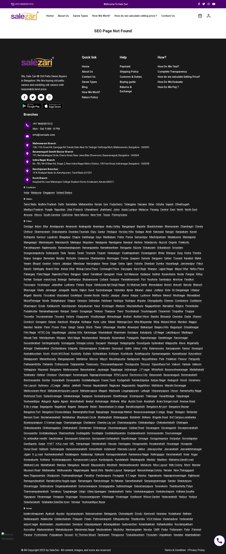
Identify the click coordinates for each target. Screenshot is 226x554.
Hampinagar (83, 443)
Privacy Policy (196, 550)
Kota (167, 290)
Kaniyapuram (173, 348)
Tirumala (90, 253)
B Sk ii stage (31, 406)
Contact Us (168, 15)
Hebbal (41, 374)
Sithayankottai (121, 519)
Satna (121, 263)
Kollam (87, 353)
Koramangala (80, 374)
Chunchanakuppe (117, 427)
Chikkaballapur (146, 422)
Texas (106, 214)
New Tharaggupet (184, 470)
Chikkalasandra (32, 427)
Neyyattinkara (149, 359)
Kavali (193, 231)
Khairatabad (105, 332)
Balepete (83, 406)
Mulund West (168, 321)
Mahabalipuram (64, 529)
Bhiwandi (165, 316)
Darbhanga (88, 237)
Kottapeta (29, 237)
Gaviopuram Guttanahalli (105, 438)
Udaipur (195, 290)
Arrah (149, 231)
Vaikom (176, 364)
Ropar (89, 284)
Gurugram (109, 274)
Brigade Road (160, 417)
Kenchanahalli (174, 454)
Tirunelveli (164, 311)
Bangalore (55, 369)
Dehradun (94, 300)
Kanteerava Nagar (139, 454)
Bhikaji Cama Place (87, 268)
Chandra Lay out (106, 422)
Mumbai (182, 321)
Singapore (49, 192)
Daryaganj (126, 268)
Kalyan (52, 321)
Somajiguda (68, 343)
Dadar (187, 316)
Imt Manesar (131, 274)
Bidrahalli (135, 417)
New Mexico (81, 214)
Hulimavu (43, 385)
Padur (164, 529)
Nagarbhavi (143, 385)
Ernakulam (104, 348)
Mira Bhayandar (143, 321)
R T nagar (131, 475)
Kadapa (139, 231)
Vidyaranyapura (160, 390)
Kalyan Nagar (158, 380)
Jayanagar (103, 369)
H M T (50, 443)
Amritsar (178, 279)
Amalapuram (57, 226)
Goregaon (41, 321)
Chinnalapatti (125, 513)
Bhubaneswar (90, 279)
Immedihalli (95, 449)
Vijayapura (29, 496)
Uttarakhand (91, 209)
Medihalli (112, 465)
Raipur (27, 258)
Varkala (186, 364)
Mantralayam (46, 242)
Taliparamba (77, 364)
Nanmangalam (134, 529)
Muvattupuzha (117, 359)
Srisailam (177, 247)
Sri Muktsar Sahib (137, 284)
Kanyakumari (85, 306)
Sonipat (37, 279)
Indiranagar (130, 369)
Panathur (89, 475)
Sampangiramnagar (155, 480)
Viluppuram (82, 316)
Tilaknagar (151, 396)
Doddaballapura (91, 380)
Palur (187, 529)
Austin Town (135, 401)
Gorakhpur (76, 295)
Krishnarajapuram (61, 459)
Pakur (199, 263)
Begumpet (176, 327)
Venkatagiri (113, 253)
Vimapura (58, 496)
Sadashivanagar (53, 396)
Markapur (75, 242)
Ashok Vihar (68, 268)
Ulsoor (174, 390)
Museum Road (32, 470)
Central (164, 209)
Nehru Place (197, 268)
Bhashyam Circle (86, 417)
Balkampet (146, 327)
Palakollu (184, 242)
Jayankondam (63, 524)
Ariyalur (141, 300)
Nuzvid (163, 242)
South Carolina (52, 214)
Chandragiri (187, 226)
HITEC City (44, 332)
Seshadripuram (102, 396)
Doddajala (97, 433)
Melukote (145, 465)
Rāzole (137, 247)
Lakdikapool (173, 332)
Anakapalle (85, 226)
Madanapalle (137, 459)
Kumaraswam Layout (85, 459)
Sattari (168, 258)
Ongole (173, 242)
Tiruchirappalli (149, 311)
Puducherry (116, 204)
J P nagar (144, 369)
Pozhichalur (41, 534)
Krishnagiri (108, 306)
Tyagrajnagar (70, 491)
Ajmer (130, 290)
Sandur (172, 480)
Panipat (189, 274)
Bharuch (197, 284)
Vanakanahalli (115, 491)
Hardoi (105, 295)
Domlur (46, 380)
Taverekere (161, 486)
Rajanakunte (155, 475)
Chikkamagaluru (52, 427)
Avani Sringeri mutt (167, 401)
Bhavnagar (30, 290)
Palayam (78, 519)
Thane (97, 327)
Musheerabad (90, 337)
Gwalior (46, 263)
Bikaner (139, 290)
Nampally (104, 337)
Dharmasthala (66, 433)
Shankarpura (184, 480)
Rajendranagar (148, 337)
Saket (85, 274)
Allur (45, 226)
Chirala (199, 226)
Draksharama (59, 231)
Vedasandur (186, 519)
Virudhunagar (97, 316)
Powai (55, 327)
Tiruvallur (29, 316)
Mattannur (82, 359)
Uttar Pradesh (75, 209)
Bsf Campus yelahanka (183, 417)
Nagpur (193, 321)
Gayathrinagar (129, 438)
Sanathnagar (165, 337)
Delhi (61, 204)
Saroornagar (181, 337)
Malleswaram (71, 369)
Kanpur (134, 295)
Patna (120, 237)
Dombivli (29, 321)
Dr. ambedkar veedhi (35, 438)
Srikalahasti (164, 247)
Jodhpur (158, 290)
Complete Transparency (172, 71)
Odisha (160, 204)
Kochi (46, 353)
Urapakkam (165, 534)
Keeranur (162, 513)
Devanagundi (168, 427)
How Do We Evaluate (170, 81)
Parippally (194, 359)
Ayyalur (60, 513)
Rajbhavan (194, 475)
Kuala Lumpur (129, 209)
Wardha (121, 327)
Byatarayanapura (33, 422)
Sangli (71, 327)
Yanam (27, 263)
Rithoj (199, 274)
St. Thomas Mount (85, 534)
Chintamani (85, 427)
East (172, 209)
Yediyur (193, 496)
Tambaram (103, 534)
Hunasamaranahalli (76, 449)
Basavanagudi (171, 374)
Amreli (168, 284)
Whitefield (157, 369)
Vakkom (196, 364)
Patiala (80, 284)
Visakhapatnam (130, 253)
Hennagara (124, 443)
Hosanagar (173, 443)
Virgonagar (71, 496)
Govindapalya (189, 438)
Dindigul (28, 226)
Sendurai (77, 524)
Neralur (168, 470)
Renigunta (125, 247)
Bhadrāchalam (155, 226)
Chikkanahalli (69, 427)
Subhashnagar (124, 486)
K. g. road (37, 454)
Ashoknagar (102, 401)
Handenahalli (98, 443)
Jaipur (148, 290)
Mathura (156, 295)
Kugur (194, 454)
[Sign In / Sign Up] (208, 16)
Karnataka (71, 204)
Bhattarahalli (105, 417)
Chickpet (52, 374)
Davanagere (152, 427)
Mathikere (157, 385)
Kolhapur (86, 321)
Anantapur (98, 226)
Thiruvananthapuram (111, 364)
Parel (47, 327)
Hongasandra (139, 443)
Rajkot (83, 290)
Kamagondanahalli (116, 454)
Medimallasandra (129, 465)
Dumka (160, 263)
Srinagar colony (85, 343)
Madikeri (162, 459)
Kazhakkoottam (33, 353)
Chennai (168, 300)
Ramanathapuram (49, 311)
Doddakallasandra (115, 433)
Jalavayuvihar (154, 449)
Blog (85, 87)
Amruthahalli (77, 401)
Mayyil (103, 359)
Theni (120, 311)
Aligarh (28, 295)
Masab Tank (31, 337)
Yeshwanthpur (32, 401)
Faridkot (189, 279)
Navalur (147, 529)
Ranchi (27, 268)
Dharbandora (97, 258)
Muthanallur (48, 470)
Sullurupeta (52, 253)
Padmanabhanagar (72, 475)
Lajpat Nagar (166, 268)
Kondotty (76, 353)
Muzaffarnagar (32, 300)
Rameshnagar (101, 480)
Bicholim (71, 258)
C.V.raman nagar (53, 422)
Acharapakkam (111, 524)
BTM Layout (121, 374)
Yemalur (75, 502)
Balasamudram (93, 513)
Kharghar (75, 321)
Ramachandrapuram (69, 247)
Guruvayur (117, 348)
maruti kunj (50, 279)
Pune (64, 327)
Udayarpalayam (93, 524)
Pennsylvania (119, 214)
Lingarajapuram (130, 390)
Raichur (142, 475)
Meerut (167, 295)
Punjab (49, 209)
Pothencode (62, 364)
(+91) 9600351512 (23, 4)
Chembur (177, 316)
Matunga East (125, 321)
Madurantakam (45, 529)
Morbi (74, 290)
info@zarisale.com (44, 134)
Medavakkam (104, 529)
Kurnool (41, 237)
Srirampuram (136, 396)
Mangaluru (73, 465)
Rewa (105, 263)
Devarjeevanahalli (188, 427)
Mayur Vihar (181, 268)
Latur (103, 321)
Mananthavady (48, 359)
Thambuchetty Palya (181, 486)
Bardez (60, 258)
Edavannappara (88, 348)
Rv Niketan (117, 480)
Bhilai (161, 253)
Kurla (96, 321)
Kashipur (118, 300)
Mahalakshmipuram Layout (63, 390)
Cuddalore (196, 300)
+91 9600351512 (43, 123)
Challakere (89, 422)
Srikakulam (149, 247)
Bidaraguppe (120, 417)
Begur (170, 412)
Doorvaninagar (173, 433)
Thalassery (92, 364)
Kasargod (197, 348)
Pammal (196, 529)
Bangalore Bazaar (179, 406)
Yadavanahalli (169, 496)
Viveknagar (122, 496)
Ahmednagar (114, 316)
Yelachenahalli (32, 502)
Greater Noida (92, 295)
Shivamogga (31, 486)
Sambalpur (165, 279)
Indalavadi (110, 449)
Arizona (28, 214)
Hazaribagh (172, 263)
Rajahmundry (49, 247)
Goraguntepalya (159, 438)
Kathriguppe (157, 454)
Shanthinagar (120, 396)
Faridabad (96, 274)
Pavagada (118, 475)
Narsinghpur (93, 263)
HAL (71, 443)
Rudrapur (130, 300)
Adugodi (46, 401)
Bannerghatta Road (83, 412)
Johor (116, 209)
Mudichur (118, 529)
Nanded (28, 327)
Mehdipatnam (47, 337)
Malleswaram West (35, 390)
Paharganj (29, 274)
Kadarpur (145, 274)
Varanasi (82, 300)
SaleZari (54, 550)
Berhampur (74, 279)
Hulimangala (57, 449)
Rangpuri (76, 274)
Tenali (80, 253)
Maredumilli (62, 242)
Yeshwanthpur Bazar (93, 502)
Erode (41, 306)
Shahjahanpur (58, 300)
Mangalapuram (66, 359)
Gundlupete (30, 443)
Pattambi (48, 364)
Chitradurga (99, 427)
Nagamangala (81, 470)
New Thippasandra (34, 475)
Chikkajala (182, 422)
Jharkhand (106, 209)
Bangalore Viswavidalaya (56, 412)
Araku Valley (113, 226)
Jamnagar (51, 290)
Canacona (83, 258)
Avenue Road (187, 401)
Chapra (76, 237)
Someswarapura (87, 486)
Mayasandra (98, 465)
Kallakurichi (53, 306)
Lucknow (145, 295)
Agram (64, 401)
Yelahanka (29, 374)
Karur (97, 306)
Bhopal (37, 263)
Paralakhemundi (130, 279)
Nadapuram (133, 359)
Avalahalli (149, 401)
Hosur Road (30, 449)
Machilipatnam (157, 237)
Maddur (151, 459)
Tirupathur (177, 311)
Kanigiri (169, 231)
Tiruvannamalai (44, 316)
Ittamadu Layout (126, 449)
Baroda (187, 284)
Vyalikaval (136, 496)
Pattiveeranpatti (102, 519)
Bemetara (49, 258)
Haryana (142, 204)
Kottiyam (114, 353)
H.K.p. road (62, 443)
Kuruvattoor (195, 353)
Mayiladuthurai (135, 306)
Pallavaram (176, 529)
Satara (80, 327)
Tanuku (71, 253)
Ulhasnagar (109, 327)
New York (95, 214)
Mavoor (93, 359)
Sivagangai (86, 311)
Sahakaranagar (71, 396)
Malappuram (31, 359)
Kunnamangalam (161, 353)
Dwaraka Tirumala (78, 231)
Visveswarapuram (89, 496)
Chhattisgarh (182, 204)
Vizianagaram (149, 253)
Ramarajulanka (90, 247)
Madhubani (109, 237)
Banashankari (87, 369)
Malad (111, 321)
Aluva (182, 343)
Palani (87, 519)
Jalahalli (76, 385)
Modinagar (179, 295)
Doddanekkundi (136, 433)
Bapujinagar (102, 412)
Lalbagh (145, 390)
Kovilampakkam (184, 524)
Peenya (87, 385)
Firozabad (49, 295)
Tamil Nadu (30, 204)
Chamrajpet (64, 374)
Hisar (119, 274)
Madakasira (174, 237)
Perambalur (192, 306)
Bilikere (146, 417)
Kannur (186, 348)
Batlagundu (110, 513)
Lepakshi (52, 237)
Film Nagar (30, 332)
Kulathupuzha (142, 353)
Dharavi (197, 316)
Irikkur (136, 348)
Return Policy (90, 97)
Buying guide (128, 81)
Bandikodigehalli (135, 406)
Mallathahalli (197, 369)
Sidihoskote (46, 486)
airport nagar (31, 524)
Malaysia (36, 192)
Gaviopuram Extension (77, 438)
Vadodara (119, 290)
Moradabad (193, 295)
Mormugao (113, 258)
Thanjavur (110, 311)
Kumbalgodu (106, 459)
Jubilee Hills (75, 332)
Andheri (127, 316)
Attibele (114, 401)
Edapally (73, 348)
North (180, 209)
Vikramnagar (44, 496)
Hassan (112, 443)
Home (50, 15)
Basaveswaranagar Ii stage (149, 412)
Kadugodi (172, 380)
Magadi (103, 390)
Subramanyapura (143, 486)
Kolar (186, 454)
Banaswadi (155, 374)
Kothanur (45, 459)
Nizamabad (118, 337)
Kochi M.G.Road (60, 353)
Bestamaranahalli (51, 417)
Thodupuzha (132, 364)
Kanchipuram (69, 306)
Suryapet (101, 343)
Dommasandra (155, 433)
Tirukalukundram (135, 534)
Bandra (155, 316)
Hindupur (112, 231)
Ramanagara (85, 480)
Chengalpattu (154, 300)
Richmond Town (33, 396)
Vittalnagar (108, 496)
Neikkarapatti (31, 519)
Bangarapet (128, 226)
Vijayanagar (182, 396)
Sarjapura (87, 396)
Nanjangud (130, 470)
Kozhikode (127, 353)
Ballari (93, 406)
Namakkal (168, 306)
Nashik (38, 327)
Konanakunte (31, 459)
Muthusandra (64, 470)
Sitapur (71, 300)
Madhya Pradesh (33, 209)
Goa (105, 204)
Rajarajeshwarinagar (101, 374)
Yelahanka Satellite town (55, 502)
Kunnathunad (179, 353)
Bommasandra (32, 380)
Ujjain (129, 263)
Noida (180, 274)
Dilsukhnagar (191, 327)
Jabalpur (67, 263)
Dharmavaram (42, 231)
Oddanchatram (62, 519)
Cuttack (104, 279)
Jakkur (66, 385)
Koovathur (29, 529)
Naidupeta (101, 242)
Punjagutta (133, 337)
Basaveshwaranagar (176, 369)
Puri (143, 279)
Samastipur (141, 237)
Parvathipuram (32, 247)
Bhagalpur (65, 237)
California (67, 214)
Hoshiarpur (43, 284)
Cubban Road (136, 427)
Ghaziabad (63, 295)
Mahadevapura (88, 390)
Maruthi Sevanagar (175, 385)
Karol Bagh (140, 268)
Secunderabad (32, 343)
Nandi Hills (97, 470)
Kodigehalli (123, 380)
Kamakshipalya (140, 380)
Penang (154, 209)
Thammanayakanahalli (36, 491)
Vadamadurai (170, 519)
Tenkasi (98, 311)
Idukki (128, 348)
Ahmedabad (155, 284)
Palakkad (171, 359)
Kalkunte (99, 454)
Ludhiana (69, 284)
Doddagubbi (83, 433)
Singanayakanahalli (66, 486)
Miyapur (61, 337)
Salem (74, 311)
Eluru (93, 231)
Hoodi (183, 380)
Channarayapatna (126, 422)
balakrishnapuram (34, 513)
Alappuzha (171, 343)
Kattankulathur (165, 524)
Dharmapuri (30, 306)
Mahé (198, 258)
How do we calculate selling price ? (135, 15)
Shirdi (89, 327)
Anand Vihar (52, 268)
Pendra (197, 253)
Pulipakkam (56, 534)
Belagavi (180, 412)
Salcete (145, 258)
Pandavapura (103, 475)
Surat (91, 290)
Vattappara (30, 369)
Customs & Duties (131, 76)
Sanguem (157, 258)
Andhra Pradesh (47, 204)
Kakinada (158, 231)
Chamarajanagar (73, 422)
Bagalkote (60, 406)
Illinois (38, 214)
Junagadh (63, 290)
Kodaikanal (174, 513)
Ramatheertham (109, 247)
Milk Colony (175, 465)
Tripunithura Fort (161, 364)
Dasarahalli (58, 380)
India (26, 192)
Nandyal (128, 242)
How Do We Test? (168, 66)
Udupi (82, 491)
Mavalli (85, 465)
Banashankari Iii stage (111, 406)
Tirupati (101, 253)
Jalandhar (57, 284)
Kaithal (156, 274)
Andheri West (141, 316)
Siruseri (68, 534)
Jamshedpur (187, 263)
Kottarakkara (100, 353)
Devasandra (73, 380)
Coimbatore (181, 300)
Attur (124, 401)
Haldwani (106, 300)
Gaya (98, 237)
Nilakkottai (47, 519)
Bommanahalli (189, 374)
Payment (125, 66)
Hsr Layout (30, 385)
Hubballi (43, 449)
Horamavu (194, 380)
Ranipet (64, 311)
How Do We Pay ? (168, 87)
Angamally (193, 343)
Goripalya (175, 438)
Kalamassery (156, 348)
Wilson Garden (151, 496)
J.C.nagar (55, 385)
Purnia (129, 237)
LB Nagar (159, 332)
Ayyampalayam (75, 513)
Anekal (89, 401)
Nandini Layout (113, 470)
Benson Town (31, 417)
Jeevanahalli (171, 449)
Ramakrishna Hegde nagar (61, 480)
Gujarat (169, 204)
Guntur (101, 231)
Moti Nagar (74, 337)
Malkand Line (31, 465)
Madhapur (187, 332)
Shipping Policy (129, 71)
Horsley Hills (126, 231)
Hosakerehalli (157, 443)
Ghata (40, 290)
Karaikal (188, 258)
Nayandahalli (100, 385)
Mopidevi (88, 242)
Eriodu (138, 513)
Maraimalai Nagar (85, 529)
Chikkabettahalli (166, 422)
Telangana (130, 204)
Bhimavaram (172, 226)
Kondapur (132, 332)
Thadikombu (138, 519)
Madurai (120, 306)
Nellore (138, 242)
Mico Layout (160, 465)
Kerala (98, 204)
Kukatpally (146, 332)
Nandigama (115, 242)
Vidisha (138, 263)
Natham (187, 513)
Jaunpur (115, 295)
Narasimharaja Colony (149, 470)
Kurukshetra (168, 274)
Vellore (70, 316)
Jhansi (125, 295)
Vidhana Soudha (185, 491)
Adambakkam (193, 534)
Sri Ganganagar (180, 290)
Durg (180, 253)
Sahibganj (38, 268)
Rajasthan (59, 209)
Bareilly (37, 295)
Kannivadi (149, 513)
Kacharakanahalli (54, 454)
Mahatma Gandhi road (181, 459)
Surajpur (37, 258)
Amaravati (71, 226)
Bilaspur (171, 253)
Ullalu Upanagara (96, 491)
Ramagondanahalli (34, 480)
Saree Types (80, 15)
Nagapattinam (153, 306)
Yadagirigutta (127, 343)
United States (64, 192)
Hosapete (186, 443)
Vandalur (178, 534)
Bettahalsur (68, 417)
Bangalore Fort (32, 412)
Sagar (113, 263)
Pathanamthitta (32, 364)
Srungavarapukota (34, 253)
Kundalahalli (122, 459)
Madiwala (114, 390)
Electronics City (139, 374)
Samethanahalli (133, 480)
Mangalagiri (30, 242)
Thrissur (145, 364)
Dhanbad (149, 263)
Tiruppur (189, 311)
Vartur (128, 491)
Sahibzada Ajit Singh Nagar (109, 284)
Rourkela (152, 279)
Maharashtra (86, 204)
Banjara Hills (161, 327)
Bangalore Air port (156, 406)
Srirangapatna (106, 486)
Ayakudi (50, 513)
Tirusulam (151, 534)
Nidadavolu (150, 242)
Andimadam (46, 524)
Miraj (156, 321)
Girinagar (143, 438)
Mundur (196, 465)
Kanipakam (182, 231)
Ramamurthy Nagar (191, 390)
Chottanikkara (58, 348)
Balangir (62, 279)
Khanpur (152, 268)
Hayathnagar (59, 332)
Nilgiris (179, 306)
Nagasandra (128, 385)
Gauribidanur (56, 438)
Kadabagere (72, 454)
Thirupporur (117, 534)
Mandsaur (79, 263)
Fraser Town (108, 380)
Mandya (61, 465)
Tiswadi (177, 258)
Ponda (124, 258)
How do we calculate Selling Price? (179, 76)
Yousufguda (143, 343)
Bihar (151, 204)
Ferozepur (30, 284)
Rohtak (28, 279)
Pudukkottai (30, 311)
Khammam (120, 332)
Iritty (144, 348)
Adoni (38, 226)
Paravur (182, 359)
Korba (187, 253)
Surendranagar (104, 290)
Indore (56, 263)
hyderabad (158, 343)
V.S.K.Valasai (154, 519)
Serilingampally (51, 343)
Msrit (187, 465)
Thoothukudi (132, 311)
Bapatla (141, 226)
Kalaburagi (87, 454)
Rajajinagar (117, 369)
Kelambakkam (147, 524)
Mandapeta (189, 237)
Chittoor (28, 231)
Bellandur (192, 412)
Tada (63, 253)
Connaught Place (109, 268)
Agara (56, 401)
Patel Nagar (43, 274)
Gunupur (114, 279)
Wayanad (43, 369)
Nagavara (114, 385)
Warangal (113, 343)
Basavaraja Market (121, 412)
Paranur (28, 534)
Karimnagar (90, 332)
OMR (156, 529)
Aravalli (177, 284)
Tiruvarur (59, 316)
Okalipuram (53, 475)
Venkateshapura (165, 491)
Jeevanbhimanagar (191, 449)
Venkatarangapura (144, 491)
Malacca (143, 209)
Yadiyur (183, 496)
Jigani (27, 454)
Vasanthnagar (167, 396)
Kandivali (63, 321)
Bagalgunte (46, 406)
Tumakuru (55, 491)
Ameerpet (133, 327)
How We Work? (101, 15)
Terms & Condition (175, 550)
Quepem (135, 258)
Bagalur (72, 406)
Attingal (28, 348)
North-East (191, 209)
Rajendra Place (60, 274)
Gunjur (41, 443)
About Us (63, 15)
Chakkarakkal (41, 348)
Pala (161, 359)
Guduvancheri (129, 524)
